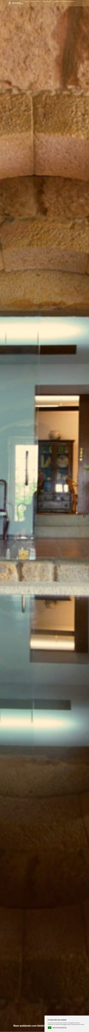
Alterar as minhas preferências (59, 1027)
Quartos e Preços (35, 1)
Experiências (57, 1)
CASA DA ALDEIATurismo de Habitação (17, 3)
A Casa (26, 1)
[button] (5, 516)
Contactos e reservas (68, 1)
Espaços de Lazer (46, 1)
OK (49, 1027)
